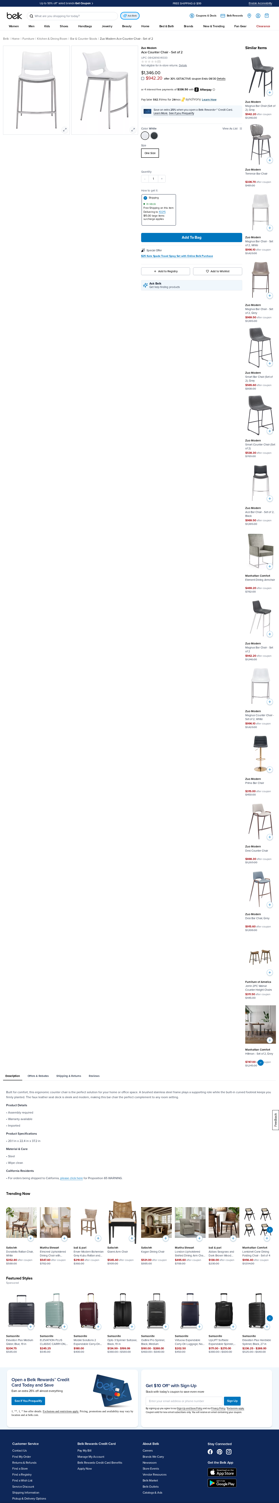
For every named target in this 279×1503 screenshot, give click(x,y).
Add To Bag (191, 237)
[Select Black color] (154, 135)
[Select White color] (145, 135)
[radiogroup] (191, 153)
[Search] (31, 16)
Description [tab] (12, 1076)
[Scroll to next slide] (270, 1230)
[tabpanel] (139, 1135)
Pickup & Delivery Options (29, 1499)
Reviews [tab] (94, 1076)
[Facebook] (210, 1451)
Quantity (146, 171)
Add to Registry (168, 271)
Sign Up (232, 1401)
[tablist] (139, 1076)
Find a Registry (21, 1475)
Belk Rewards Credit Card (96, 1444)
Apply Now (84, 1469)
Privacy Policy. (218, 1408)
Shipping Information (25, 1493)
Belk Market (150, 1480)
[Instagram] (228, 1451)
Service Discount (23, 1487)
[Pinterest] (219, 1451)
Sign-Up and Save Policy (189, 1408)
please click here (71, 1178)
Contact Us (19, 1451)
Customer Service (25, 1444)
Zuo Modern (149, 48)
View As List (230, 128)
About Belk (151, 1444)
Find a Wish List (22, 1480)
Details (221, 78)
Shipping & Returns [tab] (68, 1076)
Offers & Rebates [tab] (38, 1076)
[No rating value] (149, 61)
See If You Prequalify (28, 1401)
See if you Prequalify (181, 113)
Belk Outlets (151, 1487)
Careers (148, 1451)
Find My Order (21, 1457)
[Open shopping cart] (266, 15)
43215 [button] (162, 212)
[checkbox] (142, 78)
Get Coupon (83, 3)
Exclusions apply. (235, 1408)
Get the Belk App (220, 1462)
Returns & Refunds (24, 1463)
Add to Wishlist (220, 271)
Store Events (151, 1469)
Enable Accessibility (260, 3)
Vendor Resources (154, 1475)
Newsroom (150, 1463)
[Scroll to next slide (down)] (261, 1063)
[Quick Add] (270, 92)
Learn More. (161, 113)
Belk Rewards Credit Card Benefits (99, 1463)
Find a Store (20, 1469)
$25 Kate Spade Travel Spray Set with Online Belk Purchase (177, 256)
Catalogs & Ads (152, 1493)
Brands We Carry (153, 1457)
